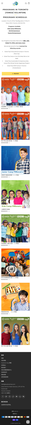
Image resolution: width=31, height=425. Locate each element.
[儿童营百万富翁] (15, 194)
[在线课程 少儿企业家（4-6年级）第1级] (15, 92)
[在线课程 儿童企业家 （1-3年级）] (15, 228)
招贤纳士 (3, 365)
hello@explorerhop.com (8, 384)
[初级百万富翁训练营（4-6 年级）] (15, 160)
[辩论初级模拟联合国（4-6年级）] (15, 263)
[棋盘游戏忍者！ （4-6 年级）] (15, 297)
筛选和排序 (16, 73)
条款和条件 (4, 372)
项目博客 (3, 360)
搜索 (2, 358)
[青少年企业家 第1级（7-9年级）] (15, 126)
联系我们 (3, 367)
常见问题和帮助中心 (6, 370)
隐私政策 (3, 374)
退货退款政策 (4, 377)
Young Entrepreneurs (14, 33)
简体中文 (15, 413)
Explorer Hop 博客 (6, 363)
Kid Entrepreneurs (14, 31)
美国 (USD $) (15, 411)
